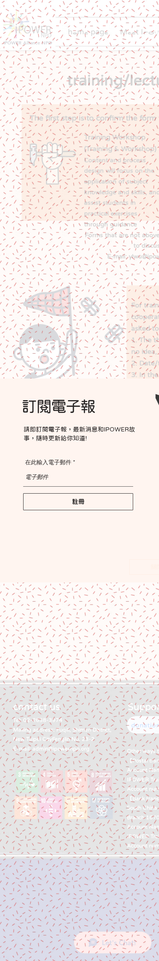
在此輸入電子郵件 (48, 462)
